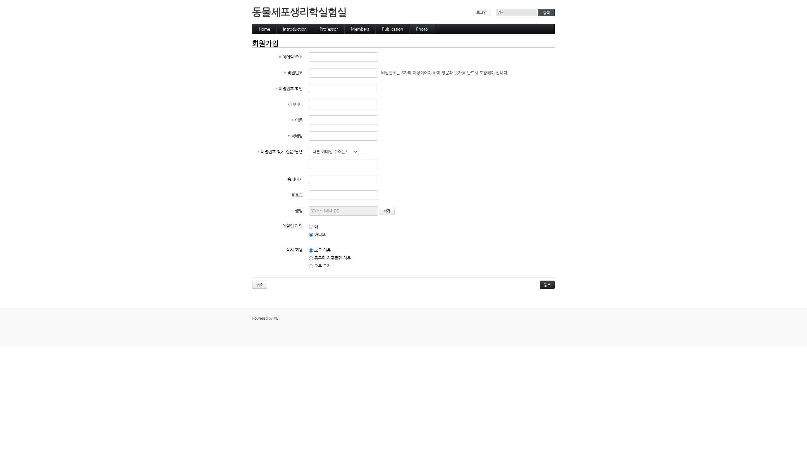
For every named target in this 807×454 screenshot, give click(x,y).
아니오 (319, 234)
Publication (392, 28)
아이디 (295, 104)
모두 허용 (322, 250)
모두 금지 (322, 266)
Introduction (295, 28)
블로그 (297, 195)
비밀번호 (293, 72)
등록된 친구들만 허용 (332, 258)
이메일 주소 (291, 57)
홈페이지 (295, 179)
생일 (299, 210)
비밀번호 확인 (289, 88)
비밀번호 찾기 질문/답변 (280, 151)
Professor (329, 28)
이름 (297, 120)
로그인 (481, 12)
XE (276, 318)
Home (264, 28)
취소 (259, 284)
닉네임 (295, 135)
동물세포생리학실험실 (299, 12)
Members (360, 28)
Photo (422, 28)
